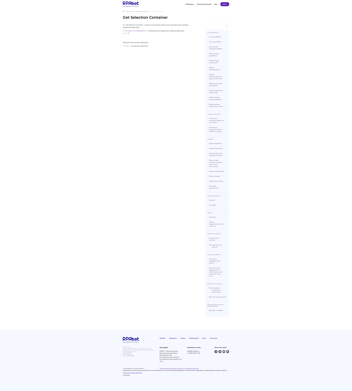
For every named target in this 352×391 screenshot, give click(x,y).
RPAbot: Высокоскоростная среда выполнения (215, 76)
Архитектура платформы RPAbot (215, 48)
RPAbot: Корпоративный (214, 68)
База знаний (130, 11)
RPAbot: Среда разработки (214, 55)
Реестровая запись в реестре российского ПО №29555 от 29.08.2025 (179, 368)
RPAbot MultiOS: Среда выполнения (216, 105)
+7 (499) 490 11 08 (193, 353)
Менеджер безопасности (214, 187)
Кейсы (183, 338)
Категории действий (141, 11)
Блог (204, 338)
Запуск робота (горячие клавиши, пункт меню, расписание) (215, 163)
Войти (225, 4)
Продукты (173, 338)
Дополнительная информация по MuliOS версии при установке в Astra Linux (215, 272)
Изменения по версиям (214, 239)
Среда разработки (215, 143)
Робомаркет (190, 4)
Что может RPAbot (215, 42)
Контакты (213, 338)
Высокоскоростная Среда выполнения (216, 154)
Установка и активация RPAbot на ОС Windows (216, 120)
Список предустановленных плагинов (216, 224)
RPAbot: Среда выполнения (214, 62)
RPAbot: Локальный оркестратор (215, 84)
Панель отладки (214, 176)
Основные (212, 205)
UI (149, 11)
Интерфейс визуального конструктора (216, 290)
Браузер (212, 200)
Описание (212, 217)
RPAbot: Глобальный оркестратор (216, 91)
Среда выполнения (216, 148)
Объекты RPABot (217, 310)
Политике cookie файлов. (132, 373)
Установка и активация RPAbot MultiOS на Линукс (215, 129)
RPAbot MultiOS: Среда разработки (215, 98)
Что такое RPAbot (215, 37)
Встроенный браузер (216, 171)
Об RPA (162, 338)
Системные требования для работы (214, 261)
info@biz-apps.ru (193, 351)
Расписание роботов (216, 181)
